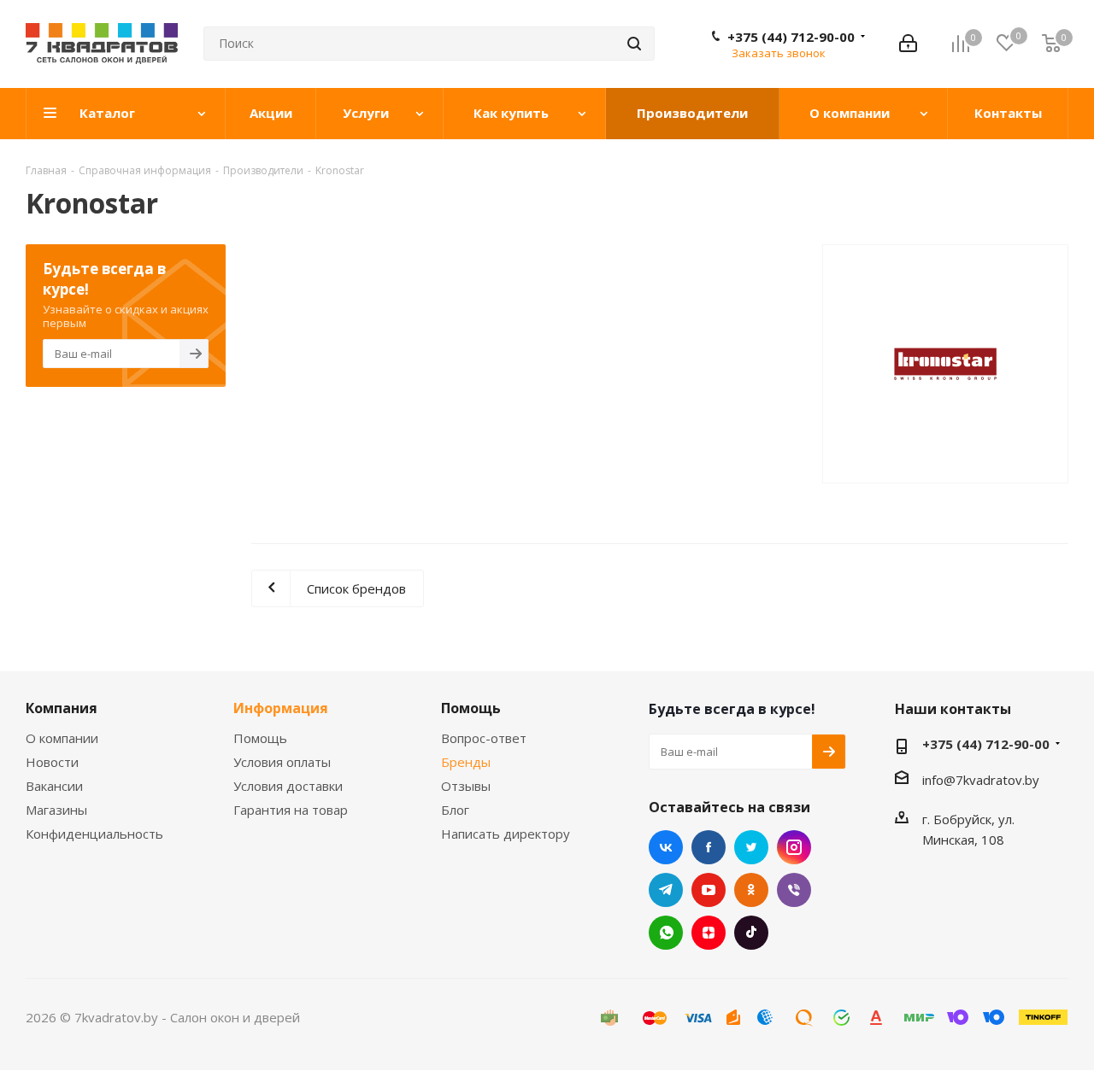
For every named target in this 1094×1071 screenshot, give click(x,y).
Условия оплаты (282, 761)
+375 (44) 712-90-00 (791, 36)
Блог (455, 809)
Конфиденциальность (94, 833)
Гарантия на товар (290, 809)
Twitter (751, 847)
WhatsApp (666, 933)
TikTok (751, 933)
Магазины (56, 809)
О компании (62, 737)
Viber (794, 890)
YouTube (708, 890)
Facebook (708, 847)
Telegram (666, 890)
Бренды (466, 761)
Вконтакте (666, 847)
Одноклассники (751, 890)
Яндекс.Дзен (708, 933)
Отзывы (466, 785)
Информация (280, 708)
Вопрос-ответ (483, 737)
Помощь (260, 737)
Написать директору (505, 833)
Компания (61, 708)
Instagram (794, 847)
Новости (52, 761)
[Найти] (634, 43)
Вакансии (54, 785)
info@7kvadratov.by (980, 779)
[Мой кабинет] (908, 43)
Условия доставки (288, 785)
